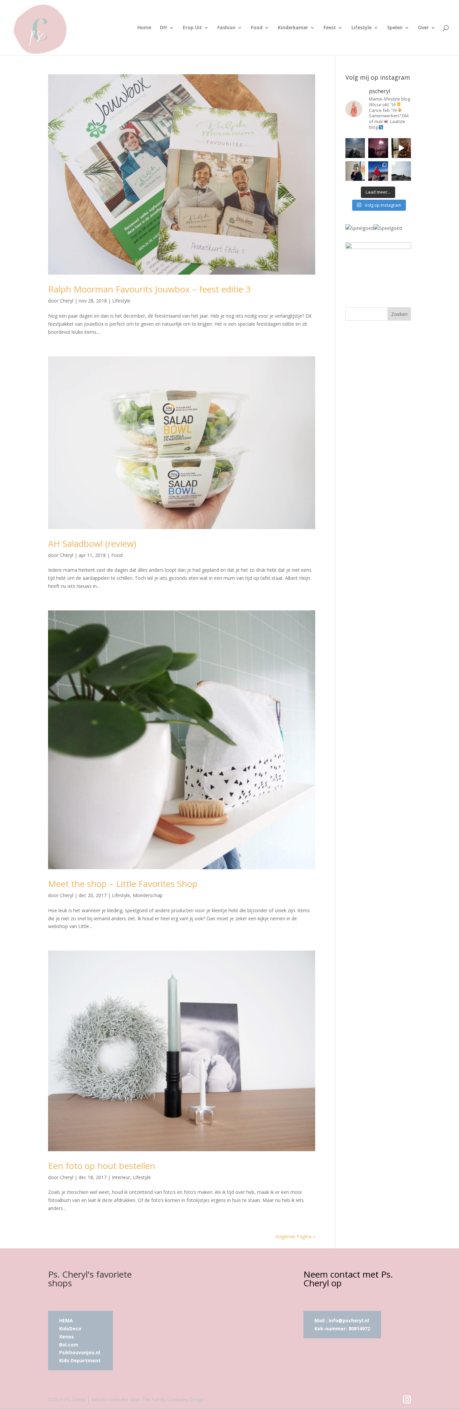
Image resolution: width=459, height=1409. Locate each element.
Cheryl (66, 300)
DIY (163, 28)
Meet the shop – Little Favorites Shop (123, 884)
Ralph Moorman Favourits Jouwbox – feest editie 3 (149, 289)
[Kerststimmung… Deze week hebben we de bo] (401, 148)
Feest (330, 28)
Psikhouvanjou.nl (80, 1352)
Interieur (121, 1177)
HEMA (66, 1320)
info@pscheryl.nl (349, 1320)
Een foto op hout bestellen (101, 1166)
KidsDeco (70, 1328)
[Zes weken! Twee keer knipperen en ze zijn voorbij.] (355, 148)
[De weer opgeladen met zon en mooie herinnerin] (378, 171)
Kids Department (79, 1360)
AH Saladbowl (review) (92, 543)
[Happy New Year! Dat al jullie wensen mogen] (378, 148)
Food (256, 28)
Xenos (66, 1336)
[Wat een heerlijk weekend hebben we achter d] (401, 171)
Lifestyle (361, 28)
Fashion (226, 28)
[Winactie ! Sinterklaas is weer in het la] (355, 171)
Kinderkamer (293, 28)
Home (144, 28)
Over (423, 28)
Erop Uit (192, 28)
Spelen (395, 28)
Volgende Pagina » (295, 1236)
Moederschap (148, 895)
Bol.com (68, 1344)
